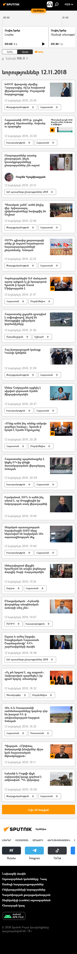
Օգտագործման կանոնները (20, 879)
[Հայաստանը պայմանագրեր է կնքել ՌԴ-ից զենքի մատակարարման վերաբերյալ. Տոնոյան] (61, 465)
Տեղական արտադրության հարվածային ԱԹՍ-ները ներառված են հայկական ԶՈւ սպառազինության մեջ (24, 532)
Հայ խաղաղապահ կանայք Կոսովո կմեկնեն (22, 351)
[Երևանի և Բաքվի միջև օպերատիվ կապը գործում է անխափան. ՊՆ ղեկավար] (61, 779)
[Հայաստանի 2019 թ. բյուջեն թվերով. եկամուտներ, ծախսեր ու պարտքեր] (61, 125)
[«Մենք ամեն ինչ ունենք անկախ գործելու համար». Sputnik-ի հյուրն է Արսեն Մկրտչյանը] (61, 429)
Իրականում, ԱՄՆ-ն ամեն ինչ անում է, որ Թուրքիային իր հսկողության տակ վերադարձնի (26, 501)
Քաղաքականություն (17, 107)
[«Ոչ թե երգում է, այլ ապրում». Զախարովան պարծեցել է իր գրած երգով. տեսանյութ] (61, 678)
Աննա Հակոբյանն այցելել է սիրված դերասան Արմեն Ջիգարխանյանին (23, 391)
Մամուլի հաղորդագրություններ (23, 884)
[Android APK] (14, 916)
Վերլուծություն (58, 840)
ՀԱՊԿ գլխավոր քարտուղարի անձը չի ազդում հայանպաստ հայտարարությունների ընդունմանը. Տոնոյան (24, 245)
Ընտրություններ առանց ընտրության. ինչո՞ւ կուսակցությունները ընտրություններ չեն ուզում (22, 160)
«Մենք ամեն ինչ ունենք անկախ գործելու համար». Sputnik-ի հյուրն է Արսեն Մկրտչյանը (26, 427)
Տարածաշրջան (14, 336)
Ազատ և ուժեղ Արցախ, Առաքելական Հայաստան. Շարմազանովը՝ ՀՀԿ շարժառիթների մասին (22, 641)
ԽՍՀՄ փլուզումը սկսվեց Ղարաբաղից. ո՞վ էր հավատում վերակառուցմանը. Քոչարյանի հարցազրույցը (25, 89)
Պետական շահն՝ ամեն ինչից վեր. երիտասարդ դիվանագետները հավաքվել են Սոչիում (25, 209)
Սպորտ (10, 588)
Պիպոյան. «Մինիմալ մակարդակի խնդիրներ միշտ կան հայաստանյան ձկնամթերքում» (24, 751)
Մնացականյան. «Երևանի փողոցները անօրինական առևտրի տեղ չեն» (22, 604)
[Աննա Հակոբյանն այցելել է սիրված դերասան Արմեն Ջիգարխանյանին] (61, 393)
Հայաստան (46, 107)
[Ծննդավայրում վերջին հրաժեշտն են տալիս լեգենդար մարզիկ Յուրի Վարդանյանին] (61, 571)
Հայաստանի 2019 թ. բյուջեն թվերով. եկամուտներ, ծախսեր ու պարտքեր (25, 123)
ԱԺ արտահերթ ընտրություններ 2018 (27, 192)
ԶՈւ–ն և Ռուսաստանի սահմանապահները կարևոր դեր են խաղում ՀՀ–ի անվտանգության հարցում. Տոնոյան (26, 714)
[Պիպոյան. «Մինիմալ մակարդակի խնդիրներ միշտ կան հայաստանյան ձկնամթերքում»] (61, 751)
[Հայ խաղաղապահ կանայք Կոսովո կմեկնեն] (61, 356)
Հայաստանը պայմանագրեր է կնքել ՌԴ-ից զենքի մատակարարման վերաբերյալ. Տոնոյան (25, 464)
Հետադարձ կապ (13, 905)
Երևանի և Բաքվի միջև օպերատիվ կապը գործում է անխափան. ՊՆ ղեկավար (23, 777)
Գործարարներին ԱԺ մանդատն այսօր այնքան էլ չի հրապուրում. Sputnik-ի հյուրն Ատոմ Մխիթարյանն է (26, 283)
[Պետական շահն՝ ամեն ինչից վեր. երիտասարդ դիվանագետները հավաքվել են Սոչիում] (61, 210)
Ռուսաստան (37, 733)
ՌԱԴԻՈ (10, 623)
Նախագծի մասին (14, 873)
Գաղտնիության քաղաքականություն (26, 895)
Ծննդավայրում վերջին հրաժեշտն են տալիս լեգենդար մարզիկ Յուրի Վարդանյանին (25, 569)
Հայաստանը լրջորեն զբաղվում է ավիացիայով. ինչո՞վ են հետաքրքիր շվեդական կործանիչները (25, 319)
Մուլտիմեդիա (37, 301)
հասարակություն (15, 142)
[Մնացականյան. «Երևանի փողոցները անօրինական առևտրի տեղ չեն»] (61, 606)
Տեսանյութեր (13, 695)
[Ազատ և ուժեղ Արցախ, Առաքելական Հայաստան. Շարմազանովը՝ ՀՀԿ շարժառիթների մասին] (61, 642)
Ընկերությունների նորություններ (23, 889)
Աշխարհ (39, 336)
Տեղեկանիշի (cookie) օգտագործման (26, 900)
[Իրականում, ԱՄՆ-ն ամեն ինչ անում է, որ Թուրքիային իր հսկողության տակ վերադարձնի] (61, 504)
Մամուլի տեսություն (63, 34)
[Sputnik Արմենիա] (12, 6)
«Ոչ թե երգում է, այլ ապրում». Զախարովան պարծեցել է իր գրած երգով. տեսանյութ (24, 676)
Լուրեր (9, 34)
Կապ (43, 879)
